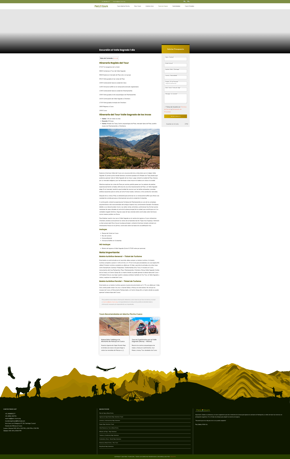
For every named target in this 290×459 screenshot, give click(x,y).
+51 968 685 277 (106, 1)
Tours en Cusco (163, 6)
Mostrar (115, 58)
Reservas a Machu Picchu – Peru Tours (108, 442)
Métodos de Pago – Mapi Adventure (108, 431)
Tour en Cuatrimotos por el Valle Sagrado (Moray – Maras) (144, 340)
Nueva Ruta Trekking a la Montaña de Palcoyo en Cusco (113, 340)
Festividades (176, 6)
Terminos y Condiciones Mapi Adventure (109, 435)
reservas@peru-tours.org (119, 1)
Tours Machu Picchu (123, 6)
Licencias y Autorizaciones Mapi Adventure (109, 420)
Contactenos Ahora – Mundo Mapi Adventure (110, 439)
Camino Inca (150, 6)
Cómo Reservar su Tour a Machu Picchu (108, 428)
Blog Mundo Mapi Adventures (106, 446)
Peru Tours (137, 6)
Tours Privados (189, 6)
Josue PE (173, 456)
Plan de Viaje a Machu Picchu (106, 413)
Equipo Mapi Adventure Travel (106, 424)
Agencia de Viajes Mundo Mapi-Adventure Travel (111, 417)
